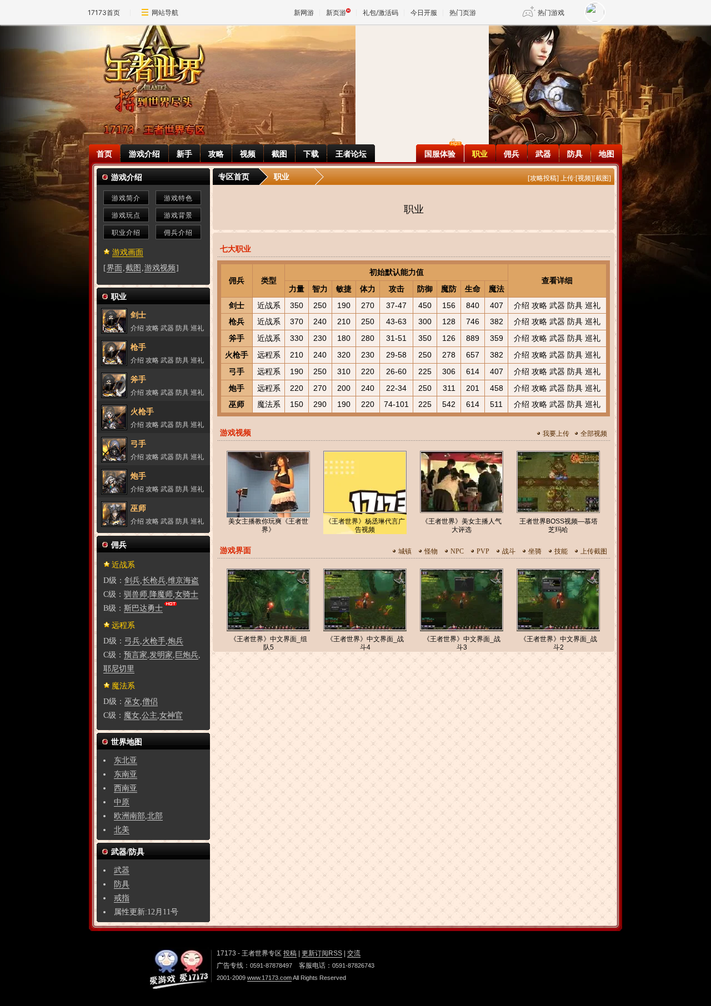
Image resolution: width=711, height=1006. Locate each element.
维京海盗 (183, 580)
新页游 (336, 12)
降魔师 (161, 594)
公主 (149, 715)
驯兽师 (135, 594)
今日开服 (423, 12)
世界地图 (126, 742)
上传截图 (593, 551)
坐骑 (535, 551)
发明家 (161, 655)
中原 (121, 802)
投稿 (290, 953)
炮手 (236, 388)
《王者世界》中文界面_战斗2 (558, 643)
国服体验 (439, 153)
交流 (353, 953)
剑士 (236, 305)
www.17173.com (269, 977)
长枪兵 (154, 580)
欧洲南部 (129, 816)
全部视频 (593, 433)
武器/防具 (127, 852)
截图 (279, 153)
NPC (457, 551)
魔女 (131, 715)
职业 (480, 153)
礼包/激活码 (380, 12)
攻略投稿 (543, 178)
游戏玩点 (126, 215)
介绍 (521, 305)
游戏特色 (178, 198)
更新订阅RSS (322, 953)
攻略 (216, 153)
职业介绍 (126, 233)
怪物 (431, 551)
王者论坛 (351, 153)
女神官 (171, 715)
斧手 (236, 338)
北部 (155, 816)
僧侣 (150, 701)
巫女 (132, 701)
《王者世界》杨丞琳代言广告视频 (365, 525)
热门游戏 (551, 12)
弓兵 (132, 641)
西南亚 (125, 788)
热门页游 (462, 12)
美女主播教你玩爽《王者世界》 (268, 525)
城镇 (405, 551)
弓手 (236, 371)
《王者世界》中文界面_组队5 (268, 643)
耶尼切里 (118, 669)
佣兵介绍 (178, 233)
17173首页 (104, 12)
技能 (561, 551)
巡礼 (592, 305)
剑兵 (132, 580)
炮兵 (175, 641)
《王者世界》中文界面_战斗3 (461, 643)
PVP (483, 551)
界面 (114, 268)
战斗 (508, 551)
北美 (121, 830)
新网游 (304, 12)
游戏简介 (126, 198)
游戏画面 (127, 252)
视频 (248, 153)
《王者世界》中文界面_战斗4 (365, 643)
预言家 (135, 655)
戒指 (121, 898)
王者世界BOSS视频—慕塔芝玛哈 (558, 525)
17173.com (178, 968)
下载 (311, 153)
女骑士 (186, 594)
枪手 (138, 347)
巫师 (236, 404)
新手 (184, 153)
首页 (104, 153)
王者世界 (154, 71)
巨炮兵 (186, 655)
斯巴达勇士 (143, 608)
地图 (606, 153)
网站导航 (165, 12)
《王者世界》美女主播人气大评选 (462, 525)
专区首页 (233, 177)
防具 (575, 153)
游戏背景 (178, 215)
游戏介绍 (144, 153)
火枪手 (236, 354)
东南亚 (125, 774)
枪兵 (236, 321)
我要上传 (556, 433)
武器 (543, 153)
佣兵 (511, 153)
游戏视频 (160, 268)
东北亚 (125, 760)
